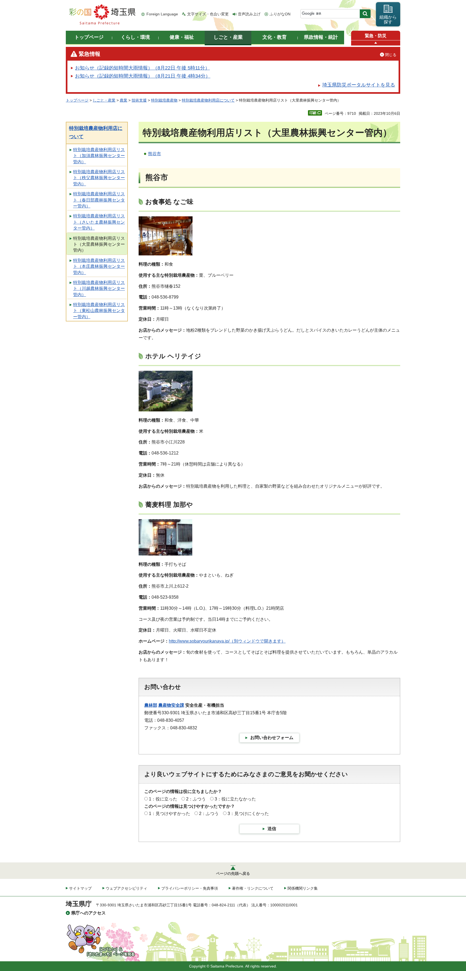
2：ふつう (196, 799)
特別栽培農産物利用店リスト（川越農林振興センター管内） (99, 288)
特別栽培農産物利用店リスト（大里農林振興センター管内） (99, 244)
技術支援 (139, 100)
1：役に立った (163, 799)
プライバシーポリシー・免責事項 (189, 888)
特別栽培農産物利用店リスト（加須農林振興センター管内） (99, 155)
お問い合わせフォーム (271, 737)
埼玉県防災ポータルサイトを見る (358, 85)
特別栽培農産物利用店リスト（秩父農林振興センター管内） (99, 177)
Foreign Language (162, 14)
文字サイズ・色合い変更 (208, 14)
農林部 (150, 705)
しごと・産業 (104, 100)
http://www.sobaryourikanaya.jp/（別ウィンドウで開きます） (227, 641)
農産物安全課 (171, 705)
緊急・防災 (375, 35)
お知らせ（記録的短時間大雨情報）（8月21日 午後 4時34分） (142, 76)
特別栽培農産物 (164, 100)
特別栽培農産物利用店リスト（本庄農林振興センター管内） (99, 266)
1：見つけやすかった (169, 813)
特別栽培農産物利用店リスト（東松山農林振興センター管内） (99, 310)
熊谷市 (154, 153)
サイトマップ (80, 888)
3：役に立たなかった (235, 799)
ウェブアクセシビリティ (126, 888)
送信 (272, 828)
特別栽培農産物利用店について (208, 100)
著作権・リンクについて (252, 888)
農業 (123, 100)
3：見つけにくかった (248, 813)
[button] (375, 43)
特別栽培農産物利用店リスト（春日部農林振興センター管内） (99, 200)
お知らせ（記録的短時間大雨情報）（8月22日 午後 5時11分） (142, 68)
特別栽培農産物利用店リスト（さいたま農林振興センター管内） (99, 222)
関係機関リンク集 (302, 888)
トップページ (77, 100)
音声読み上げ (249, 14)
